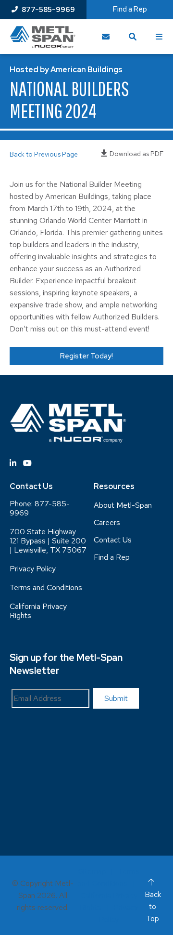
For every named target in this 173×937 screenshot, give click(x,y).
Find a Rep (130, 9)
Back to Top (153, 906)
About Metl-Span (123, 505)
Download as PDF (136, 153)
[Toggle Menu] (159, 36)
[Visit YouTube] (27, 463)
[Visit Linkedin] (13, 463)
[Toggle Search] (132, 36)
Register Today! (86, 356)
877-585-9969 (48, 9)
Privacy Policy (33, 569)
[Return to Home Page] (42, 37)
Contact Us (113, 540)
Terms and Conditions (46, 587)
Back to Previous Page (44, 154)
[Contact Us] (105, 36)
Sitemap (92, 871)
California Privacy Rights (38, 610)
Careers (107, 522)
